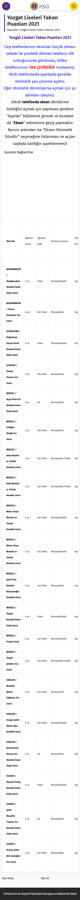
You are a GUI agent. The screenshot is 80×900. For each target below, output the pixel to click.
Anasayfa (12, 29)
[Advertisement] (40, 185)
